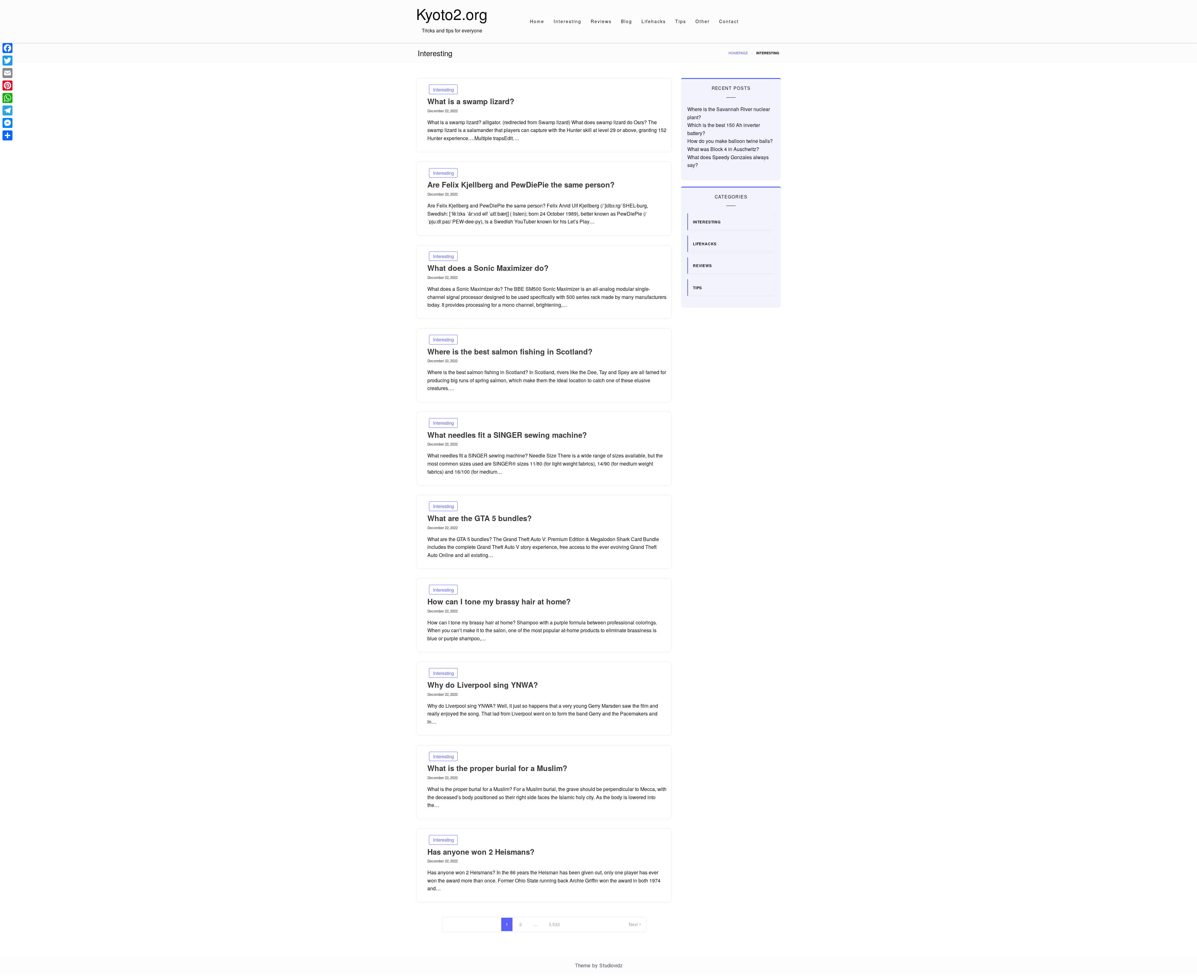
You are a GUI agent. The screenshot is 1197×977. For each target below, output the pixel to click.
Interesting (567, 21)
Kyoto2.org (452, 13)
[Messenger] (7, 123)
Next (633, 924)
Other (702, 21)
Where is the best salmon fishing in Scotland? (510, 351)
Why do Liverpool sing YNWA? (482, 684)
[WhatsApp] (7, 98)
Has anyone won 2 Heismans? (481, 851)
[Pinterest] (7, 85)
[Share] (7, 135)
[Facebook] (7, 48)
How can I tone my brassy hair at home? (499, 601)
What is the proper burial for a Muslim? (497, 768)
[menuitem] (537, 21)
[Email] (7, 73)
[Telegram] (7, 110)
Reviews (601, 21)
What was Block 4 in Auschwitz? (723, 149)
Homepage (738, 52)
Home (537, 21)
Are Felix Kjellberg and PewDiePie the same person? (521, 184)
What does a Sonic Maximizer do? (488, 267)
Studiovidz (611, 966)
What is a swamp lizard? (470, 101)
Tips (680, 21)
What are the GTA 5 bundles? (479, 518)
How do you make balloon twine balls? (730, 140)
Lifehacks (654, 21)
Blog (626, 21)
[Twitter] (7, 60)
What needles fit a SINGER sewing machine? (507, 434)
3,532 (554, 924)
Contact (729, 21)
